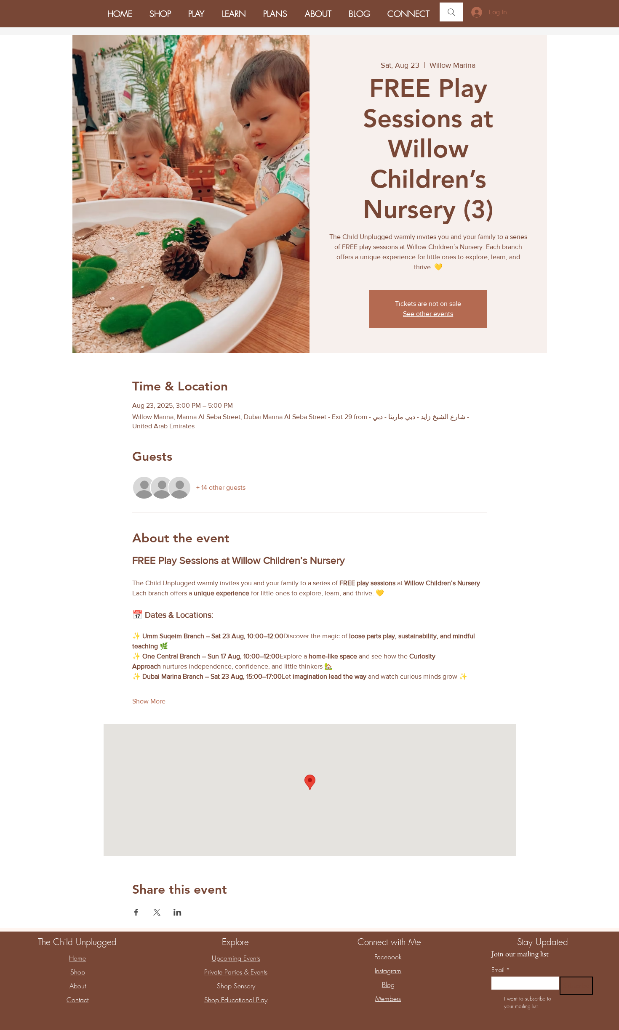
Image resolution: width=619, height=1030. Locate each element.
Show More (148, 701)
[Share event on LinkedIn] (177, 912)
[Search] (451, 12)
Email (500, 969)
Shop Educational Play (235, 999)
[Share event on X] (157, 912)
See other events (428, 313)
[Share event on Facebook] (136, 912)
